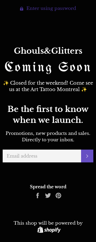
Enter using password (50, 8)
